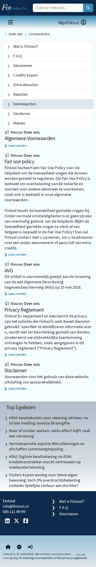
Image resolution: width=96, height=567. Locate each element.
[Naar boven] (19, 547)
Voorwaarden (39, 34)
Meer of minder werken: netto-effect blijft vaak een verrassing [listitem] (49, 433)
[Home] (8, 547)
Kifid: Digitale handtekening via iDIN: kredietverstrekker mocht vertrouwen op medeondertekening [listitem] (45, 462)
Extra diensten (25, 85)
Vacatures (21, 113)
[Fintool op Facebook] (25, 521)
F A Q (17, 56)
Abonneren (22, 65)
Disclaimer (15, 371)
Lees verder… (19, 145)
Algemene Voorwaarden (29, 138)
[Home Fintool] (15, 6)
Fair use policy (19, 162)
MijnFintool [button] (69, 23)
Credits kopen (25, 75)
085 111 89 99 (14, 512)
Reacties (20, 94)
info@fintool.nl (16, 506)
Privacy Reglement (24, 310)
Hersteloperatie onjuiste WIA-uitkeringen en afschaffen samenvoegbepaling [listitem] (46, 446)
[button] (30, 547)
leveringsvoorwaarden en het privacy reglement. (55, 558)
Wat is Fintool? (25, 46)
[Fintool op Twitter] (16, 521)
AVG (8, 271)
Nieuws (18, 123)
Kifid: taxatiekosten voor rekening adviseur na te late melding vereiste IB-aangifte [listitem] (48, 420)
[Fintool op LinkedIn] (7, 521)
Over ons (16, 34)
